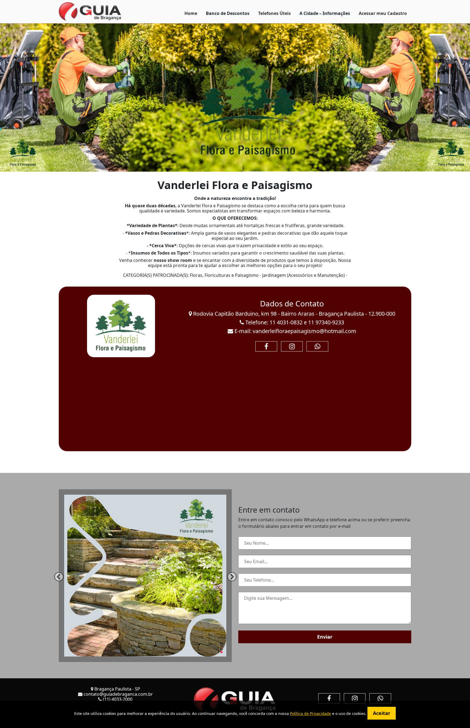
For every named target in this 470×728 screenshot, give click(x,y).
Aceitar (381, 713)
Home (190, 13)
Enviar (324, 636)
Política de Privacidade (310, 713)
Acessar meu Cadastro (383, 13)
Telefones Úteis (274, 13)
